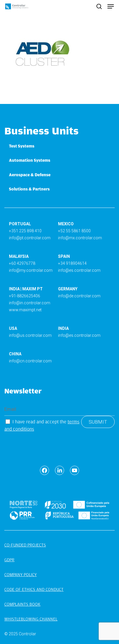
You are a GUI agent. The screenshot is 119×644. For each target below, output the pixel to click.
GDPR (9, 559)
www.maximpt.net (25, 309)
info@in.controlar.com (29, 303)
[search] (99, 6)
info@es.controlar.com (79, 270)
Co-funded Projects (25, 545)
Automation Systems (29, 160)
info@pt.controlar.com (30, 237)
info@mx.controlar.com (80, 237)
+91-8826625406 (24, 296)
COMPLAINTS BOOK (22, 604)
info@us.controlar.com (30, 335)
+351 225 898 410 (25, 231)
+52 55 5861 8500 (74, 231)
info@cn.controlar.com (30, 361)
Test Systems (21, 146)
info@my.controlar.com (31, 270)
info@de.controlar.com (79, 296)
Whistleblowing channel (30, 619)
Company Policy (20, 574)
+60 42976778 (22, 263)
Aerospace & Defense (30, 174)
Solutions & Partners (29, 189)
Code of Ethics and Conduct (34, 589)
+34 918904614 (72, 263)
